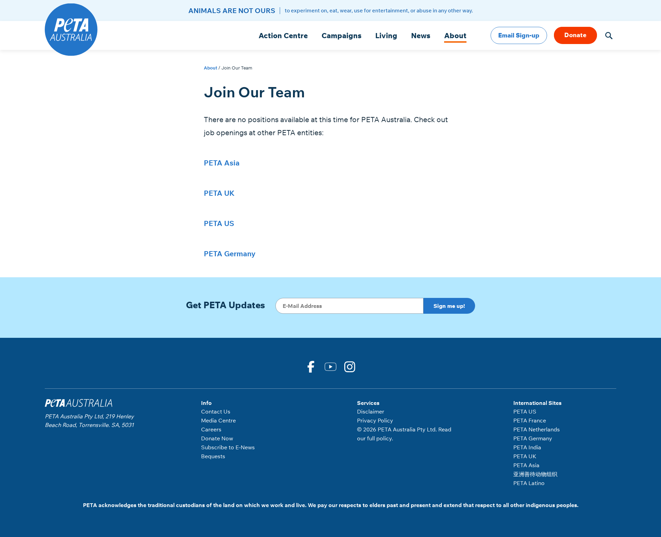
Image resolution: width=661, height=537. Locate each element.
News (420, 35)
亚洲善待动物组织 (535, 474)
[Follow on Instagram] (350, 366)
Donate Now (217, 438)
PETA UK (219, 193)
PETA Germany (229, 253)
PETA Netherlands (536, 429)
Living (386, 35)
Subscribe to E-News (228, 447)
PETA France (529, 420)
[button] (608, 35)
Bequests (213, 456)
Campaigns (341, 35)
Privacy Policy (375, 420)
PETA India (527, 447)
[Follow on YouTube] (330, 366)
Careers (211, 429)
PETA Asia (222, 162)
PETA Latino (529, 483)
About (455, 35)
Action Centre (283, 35)
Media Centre (218, 420)
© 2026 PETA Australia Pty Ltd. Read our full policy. (404, 434)
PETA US (219, 223)
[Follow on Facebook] (311, 366)
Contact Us (215, 411)
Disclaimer (370, 411)
